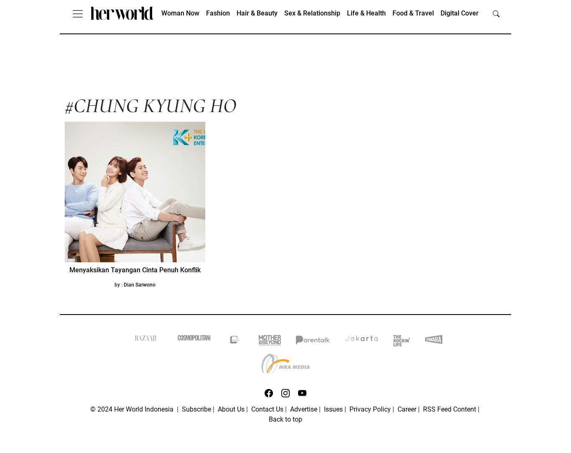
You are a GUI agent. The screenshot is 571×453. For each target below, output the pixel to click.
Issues (333, 409)
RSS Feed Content (449, 409)
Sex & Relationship (312, 13)
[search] (496, 13)
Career (407, 409)
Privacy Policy (370, 409)
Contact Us (267, 409)
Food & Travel (413, 13)
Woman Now (180, 13)
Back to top (285, 419)
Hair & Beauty (257, 13)
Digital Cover (460, 13)
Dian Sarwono (139, 285)
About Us (231, 409)
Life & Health (366, 13)
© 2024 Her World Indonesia (132, 409)
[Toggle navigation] (78, 13)
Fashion (218, 13)
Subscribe (196, 409)
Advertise (303, 409)
